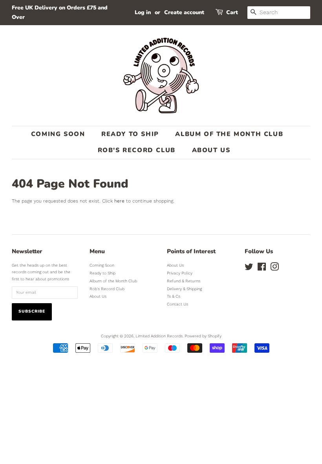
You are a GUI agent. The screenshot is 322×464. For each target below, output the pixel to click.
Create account (184, 12)
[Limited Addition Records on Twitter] (249, 269)
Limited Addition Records (159, 336)
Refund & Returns (183, 281)
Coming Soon (58, 134)
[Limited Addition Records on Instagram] (274, 269)
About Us (211, 150)
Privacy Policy (179, 273)
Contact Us (177, 304)
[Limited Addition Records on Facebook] (261, 269)
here (119, 201)
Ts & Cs (173, 296)
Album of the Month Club (229, 134)
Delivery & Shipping (184, 289)
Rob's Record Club (137, 150)
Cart (232, 12)
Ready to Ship (130, 134)
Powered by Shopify (203, 336)
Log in (143, 12)
